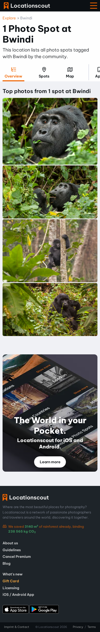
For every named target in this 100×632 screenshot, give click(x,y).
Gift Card (11, 581)
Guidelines (12, 550)
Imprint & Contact (16, 627)
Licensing (11, 588)
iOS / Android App (18, 594)
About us (10, 543)
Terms (91, 627)
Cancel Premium (17, 556)
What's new (13, 574)
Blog (7, 563)
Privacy (78, 627)
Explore (9, 18)
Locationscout (27, 5)
